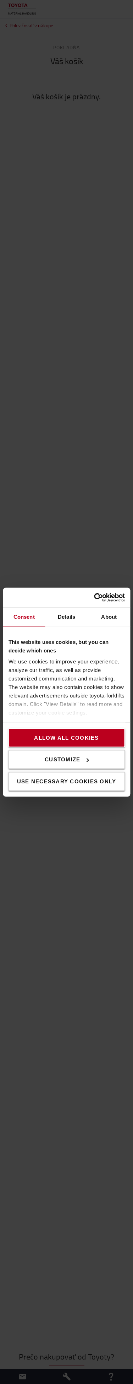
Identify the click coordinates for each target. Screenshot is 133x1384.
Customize (62, 759)
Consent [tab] (24, 617)
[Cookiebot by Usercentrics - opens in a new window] (95, 597)
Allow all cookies (66, 737)
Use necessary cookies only (66, 781)
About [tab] (109, 617)
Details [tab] (66, 617)
